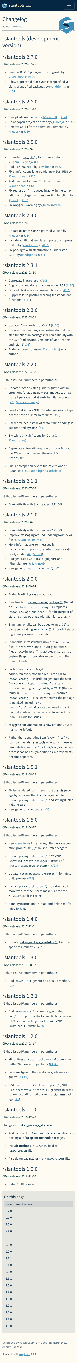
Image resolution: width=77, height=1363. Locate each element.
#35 (47, 809)
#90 (54, 436)
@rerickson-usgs (27, 402)
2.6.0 (9, 1218)
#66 (30, 563)
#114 (26, 235)
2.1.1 (9, 1258)
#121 (40, 162)
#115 (45, 245)
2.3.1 (9, 1238)
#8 (11, 985)
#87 (42, 428)
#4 (25, 1077)
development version (20, 1204)
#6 (43, 1026)
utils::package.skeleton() (29, 865)
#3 (21, 1077)
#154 (12, 91)
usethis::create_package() (33, 607)
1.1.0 (9, 1319)
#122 (58, 167)
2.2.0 (9, 1251)
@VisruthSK (16, 77)
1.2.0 (9, 1312)
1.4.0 (9, 1292)
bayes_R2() (23, 981)
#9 (30, 848)
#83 (56, 415)
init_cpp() (23, 1011)
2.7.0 (9, 1211)
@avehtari (45, 167)
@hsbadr (55, 471)
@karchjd (57, 122)
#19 (30, 878)
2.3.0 (9, 1245)
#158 (31, 77)
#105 (44, 280)
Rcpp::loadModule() (42, 683)
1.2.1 (9, 1305)
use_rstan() (43, 629)
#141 (64, 117)
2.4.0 (9, 1231)
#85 (21, 471)
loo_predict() (25, 1085)
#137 (25, 200)
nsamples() (34, 809)
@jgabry (14, 131)
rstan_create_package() (26, 549)
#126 (32, 186)
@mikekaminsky (31, 540)
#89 (23, 458)
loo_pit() (30, 157)
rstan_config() (20, 679)
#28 (54, 865)
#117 (43, 255)
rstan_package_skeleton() (28, 612)
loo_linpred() (49, 1085)
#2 (56, 1064)
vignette (20, 843)
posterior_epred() (39, 568)
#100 (55, 325)
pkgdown (24, 1354)
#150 (26, 131)
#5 (17, 1099)
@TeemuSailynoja (21, 162)
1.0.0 (9, 1326)
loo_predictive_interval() (29, 1090)
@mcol (13, 200)
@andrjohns (57, 86)
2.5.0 (9, 1224)
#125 (32, 176)
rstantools (15, 5)
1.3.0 (9, 1299)
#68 (29, 554)
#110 (70, 285)
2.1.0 (9, 1265)
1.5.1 (9, 1278)
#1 (51, 1064)
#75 (16, 540)
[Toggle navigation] (69, 6)
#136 (57, 205)
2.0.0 (9, 1272)
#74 (58, 568)
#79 (12, 402)
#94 (27, 471)
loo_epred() (24, 167)
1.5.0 (9, 1285)
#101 (26, 344)
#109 (66, 290)
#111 (27, 300)
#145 (71, 122)
